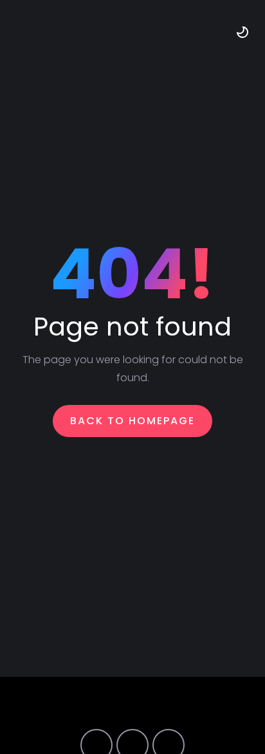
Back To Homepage (132, 420)
